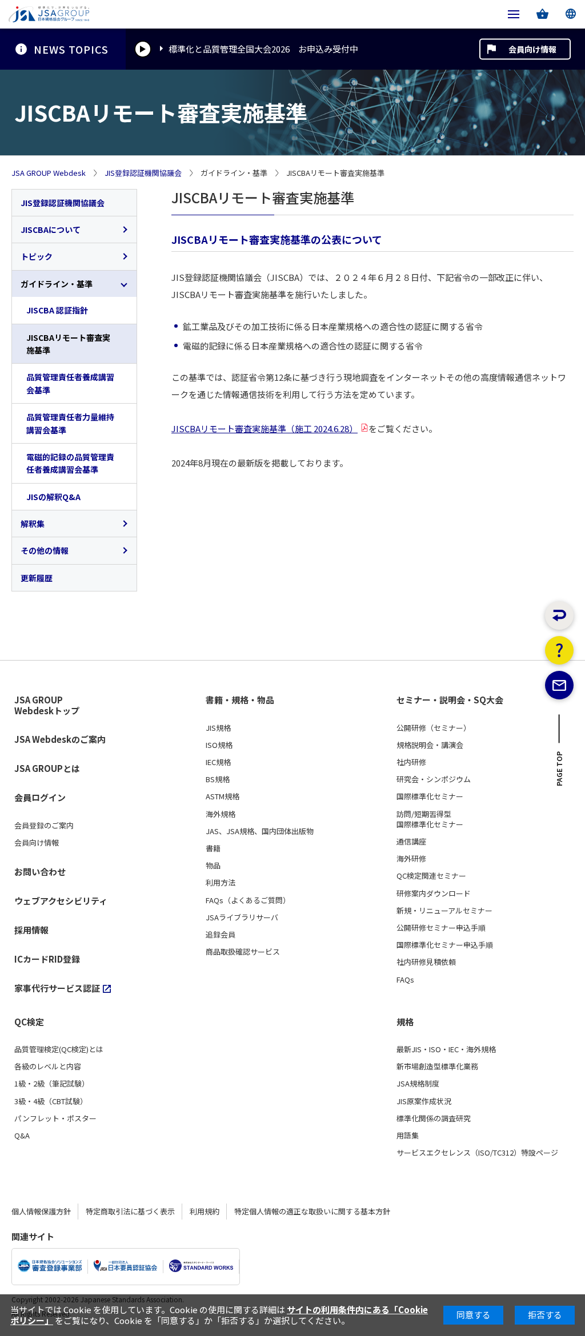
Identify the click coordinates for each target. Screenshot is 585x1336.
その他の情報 (45, 550)
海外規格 (220, 814)
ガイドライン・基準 (57, 283)
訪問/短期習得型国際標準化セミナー (429, 819)
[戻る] (559, 615)
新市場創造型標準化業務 (437, 1066)
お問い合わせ (40, 872)
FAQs (405, 980)
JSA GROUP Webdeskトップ (46, 705)
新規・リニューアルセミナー (444, 911)
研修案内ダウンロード (433, 893)
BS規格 (218, 779)
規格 (405, 1022)
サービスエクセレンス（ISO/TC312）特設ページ (477, 1153)
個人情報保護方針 (41, 1211)
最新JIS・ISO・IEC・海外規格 (446, 1049)
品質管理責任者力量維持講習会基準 (70, 423)
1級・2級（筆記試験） (51, 1084)
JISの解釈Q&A (53, 496)
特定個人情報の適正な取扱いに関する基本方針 (312, 1211)
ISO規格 (219, 745)
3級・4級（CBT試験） (50, 1101)
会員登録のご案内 (44, 825)
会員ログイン (40, 797)
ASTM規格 (222, 796)
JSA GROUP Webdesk (48, 173)
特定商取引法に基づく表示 (130, 1211)
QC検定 (29, 1022)
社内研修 (411, 762)
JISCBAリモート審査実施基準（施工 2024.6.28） (264, 428)
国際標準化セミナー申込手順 (444, 945)
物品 (213, 865)
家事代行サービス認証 (57, 988)
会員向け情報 (532, 49)
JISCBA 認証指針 (57, 310)
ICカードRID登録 (47, 959)
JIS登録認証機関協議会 (143, 173)
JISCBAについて (51, 229)
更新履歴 (37, 578)
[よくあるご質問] (559, 650)
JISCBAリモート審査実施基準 (68, 344)
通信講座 (411, 841)
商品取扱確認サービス (243, 952)
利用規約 (204, 1211)
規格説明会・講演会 (429, 745)
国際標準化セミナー (429, 796)
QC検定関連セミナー (431, 876)
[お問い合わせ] (559, 685)
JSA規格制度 (417, 1084)
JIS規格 (218, 728)
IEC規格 (218, 762)
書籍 (213, 848)
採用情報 (31, 930)
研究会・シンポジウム (433, 779)
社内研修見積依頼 (426, 962)
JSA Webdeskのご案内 (60, 739)
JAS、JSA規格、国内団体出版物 (260, 831)
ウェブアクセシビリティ (60, 901)
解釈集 (33, 523)
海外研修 (411, 859)
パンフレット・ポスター (55, 1118)
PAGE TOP (559, 772)
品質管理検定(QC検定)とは (58, 1049)
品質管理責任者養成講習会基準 (70, 383)
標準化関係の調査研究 (433, 1118)
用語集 (407, 1135)
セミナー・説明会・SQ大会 (449, 700)
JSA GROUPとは (47, 768)
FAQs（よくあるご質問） (248, 900)
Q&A (22, 1135)
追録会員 (220, 934)
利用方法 (220, 883)
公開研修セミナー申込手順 (441, 928)
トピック (37, 256)
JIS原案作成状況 (423, 1101)
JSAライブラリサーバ (242, 917)
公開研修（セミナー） (433, 728)
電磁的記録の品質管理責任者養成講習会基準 (70, 463)
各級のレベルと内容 (47, 1066)
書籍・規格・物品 (240, 700)
